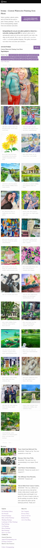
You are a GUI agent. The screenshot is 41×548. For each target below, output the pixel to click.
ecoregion (10, 351)
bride (26, 379)
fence (24, 215)
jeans (6, 239)
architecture (5, 324)
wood (3, 130)
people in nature (11, 126)
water (27, 126)
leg (13, 266)
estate (36, 407)
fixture (24, 242)
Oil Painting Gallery (7, 511)
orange (24, 156)
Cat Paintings (5, 526)
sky (32, 126)
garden (12, 433)
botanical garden (13, 434)
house (3, 325)
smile (3, 126)
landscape (4, 438)
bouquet (32, 270)
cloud (24, 126)
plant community (6, 185)
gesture (15, 240)
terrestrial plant (5, 156)
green (13, 294)
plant (6, 126)
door (10, 379)
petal (9, 154)
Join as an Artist (6, 532)
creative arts (28, 268)
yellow (27, 381)
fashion (4, 215)
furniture (25, 296)
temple (33, 213)
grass (27, 215)
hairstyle (9, 294)
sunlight (35, 156)
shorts (31, 211)
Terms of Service (26, 515)
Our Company (25, 511)
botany (6, 130)
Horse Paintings (6, 528)
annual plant (10, 157)
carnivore (25, 353)
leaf (16, 126)
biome (12, 436)
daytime (30, 154)
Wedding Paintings (7, 520)
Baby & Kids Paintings (8, 518)
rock (7, 436)
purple (30, 266)
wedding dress (5, 213)
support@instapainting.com (9, 539)
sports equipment (26, 185)
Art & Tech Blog (26, 520)
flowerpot (34, 240)
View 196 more (5, 61)
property (15, 183)
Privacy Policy (25, 513)
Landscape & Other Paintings (10, 522)
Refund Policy (25, 518)
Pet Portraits (5, 513)
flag (9, 381)
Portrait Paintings (6, 515)
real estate (32, 405)
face (3, 211)
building (12, 185)
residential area (26, 407)
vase (37, 266)
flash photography (6, 128)
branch (12, 128)
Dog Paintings (5, 524)
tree (35, 154)
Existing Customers (7, 541)
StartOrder (31, 18)
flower (3, 154)
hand (27, 377)
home (28, 405)
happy (16, 128)
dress (10, 213)
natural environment (12, 268)
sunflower (4, 157)
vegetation (28, 242)
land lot (8, 187)
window (4, 187)
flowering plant (13, 156)
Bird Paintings (5, 530)
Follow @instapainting (8, 547)
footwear (25, 211)
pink (24, 268)
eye (14, 211)
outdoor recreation (10, 270)
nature (32, 185)
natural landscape (33, 130)
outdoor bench (34, 294)
